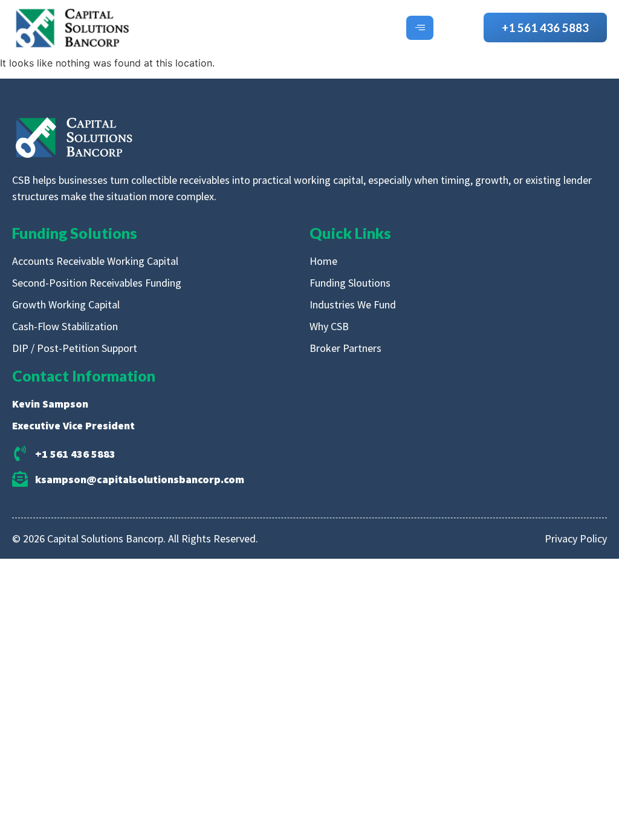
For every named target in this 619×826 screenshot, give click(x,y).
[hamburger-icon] (419, 28)
